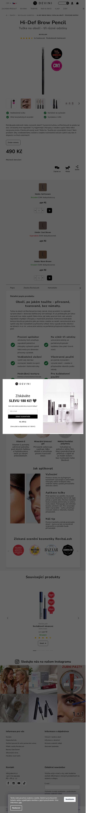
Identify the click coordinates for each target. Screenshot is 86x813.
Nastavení (16, 808)
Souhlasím (70, 799)
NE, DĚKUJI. (22, 422)
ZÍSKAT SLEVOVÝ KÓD (23, 416)
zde (20, 803)
